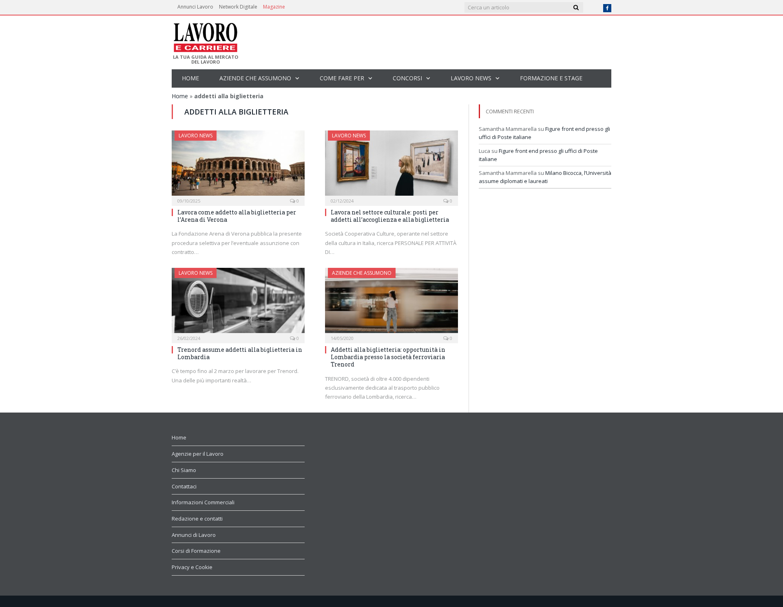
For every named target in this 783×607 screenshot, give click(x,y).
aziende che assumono (255, 78)
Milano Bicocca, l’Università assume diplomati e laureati (545, 177)
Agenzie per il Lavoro (197, 453)
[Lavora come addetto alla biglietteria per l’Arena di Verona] (238, 165)
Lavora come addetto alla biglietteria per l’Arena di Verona (236, 215)
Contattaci (184, 486)
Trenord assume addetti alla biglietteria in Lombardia (239, 353)
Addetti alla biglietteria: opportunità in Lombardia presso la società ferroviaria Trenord (388, 357)
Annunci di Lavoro (194, 535)
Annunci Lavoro (195, 6)
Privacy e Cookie (192, 567)
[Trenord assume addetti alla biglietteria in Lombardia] (238, 303)
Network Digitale (238, 6)
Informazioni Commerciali (203, 502)
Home (190, 78)
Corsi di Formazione (196, 550)
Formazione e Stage (551, 78)
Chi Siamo (184, 470)
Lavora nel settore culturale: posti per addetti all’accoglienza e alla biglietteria (390, 215)
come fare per (342, 78)
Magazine (274, 6)
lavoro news (471, 78)
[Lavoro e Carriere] (205, 35)
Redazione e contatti (197, 518)
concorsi (407, 78)
